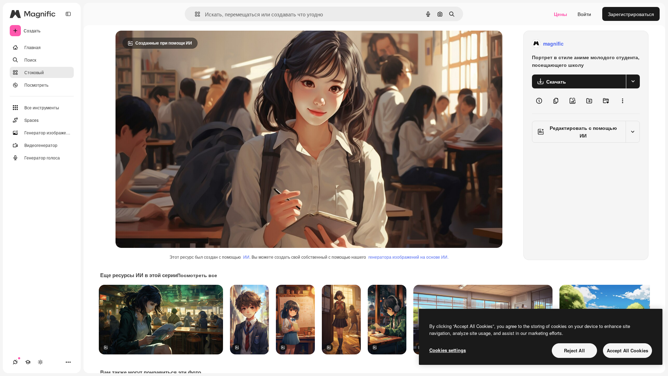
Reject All (574, 350)
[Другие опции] (622, 101)
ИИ (246, 257)
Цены (560, 13)
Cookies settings (447, 350)
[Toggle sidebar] (68, 13)
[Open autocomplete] (194, 14)
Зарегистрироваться (631, 13)
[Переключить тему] (40, 362)
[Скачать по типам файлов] (633, 81)
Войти (584, 13)
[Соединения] (15, 362)
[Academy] (27, 362)
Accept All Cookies (627, 350)
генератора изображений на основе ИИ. (408, 257)
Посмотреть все (197, 275)
